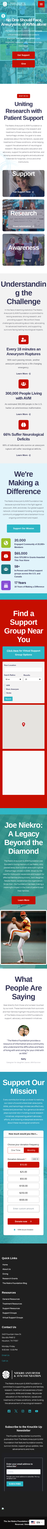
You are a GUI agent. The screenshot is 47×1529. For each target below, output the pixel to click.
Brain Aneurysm (12, 689)
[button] (3, 16)
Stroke (8, 693)
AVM (8, 685)
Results (27, 675)
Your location (10, 665)
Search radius (9, 675)
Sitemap (27, 1524)
